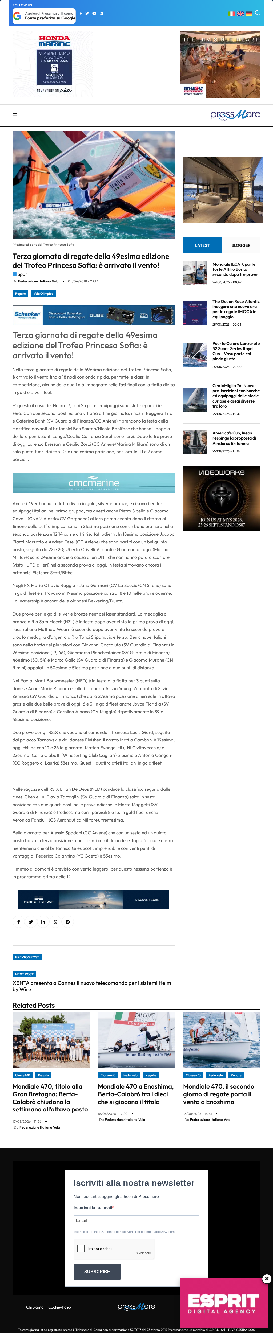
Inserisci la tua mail (93, 1207)
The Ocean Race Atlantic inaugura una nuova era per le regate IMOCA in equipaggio (236, 309)
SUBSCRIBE (97, 1271)
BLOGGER (241, 245)
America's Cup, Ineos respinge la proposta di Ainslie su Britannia (234, 438)
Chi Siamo (34, 1307)
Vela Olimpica (43, 294)
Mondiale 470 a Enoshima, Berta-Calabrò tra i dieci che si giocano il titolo (136, 1094)
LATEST (202, 245)
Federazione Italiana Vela (38, 281)
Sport (23, 274)
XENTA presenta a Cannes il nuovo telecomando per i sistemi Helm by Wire (92, 985)
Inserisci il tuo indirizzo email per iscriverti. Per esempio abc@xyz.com (124, 1232)
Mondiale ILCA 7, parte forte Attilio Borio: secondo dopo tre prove (235, 269)
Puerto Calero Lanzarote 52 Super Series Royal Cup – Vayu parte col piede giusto (236, 351)
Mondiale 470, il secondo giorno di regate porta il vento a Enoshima (218, 1094)
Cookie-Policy (60, 1307)
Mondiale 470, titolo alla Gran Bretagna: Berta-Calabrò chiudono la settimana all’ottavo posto (50, 1097)
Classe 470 (22, 1075)
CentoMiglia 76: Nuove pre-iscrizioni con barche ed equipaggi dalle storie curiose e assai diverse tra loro (236, 396)
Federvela (130, 1075)
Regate (20, 294)
